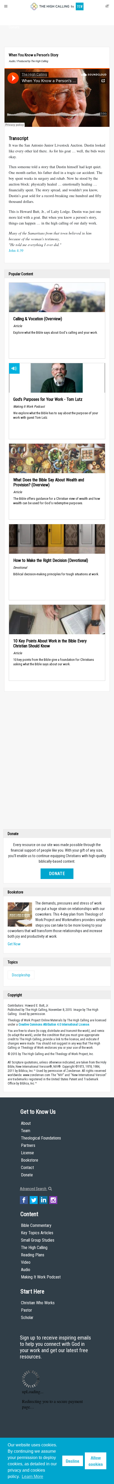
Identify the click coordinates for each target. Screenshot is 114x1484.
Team (25, 1130)
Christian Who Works (38, 1302)
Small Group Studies (37, 1240)
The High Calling (34, 1247)
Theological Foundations (41, 1138)
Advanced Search (33, 1189)
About (14, 17)
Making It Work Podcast (41, 1277)
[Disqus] (57, 761)
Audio (25, 1269)
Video (25, 1262)
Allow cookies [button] (96, 1461)
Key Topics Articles (37, 1232)
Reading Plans (32, 1254)
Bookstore (29, 1160)
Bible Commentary (36, 1225)
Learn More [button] (32, 1476)
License (27, 1152)
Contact (27, 1167)
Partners (28, 1145)
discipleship (21, 975)
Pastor (26, 1310)
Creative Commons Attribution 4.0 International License (54, 1024)
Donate (14, 27)
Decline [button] (72, 1461)
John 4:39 (16, 250)
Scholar (27, 1317)
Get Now (14, 944)
